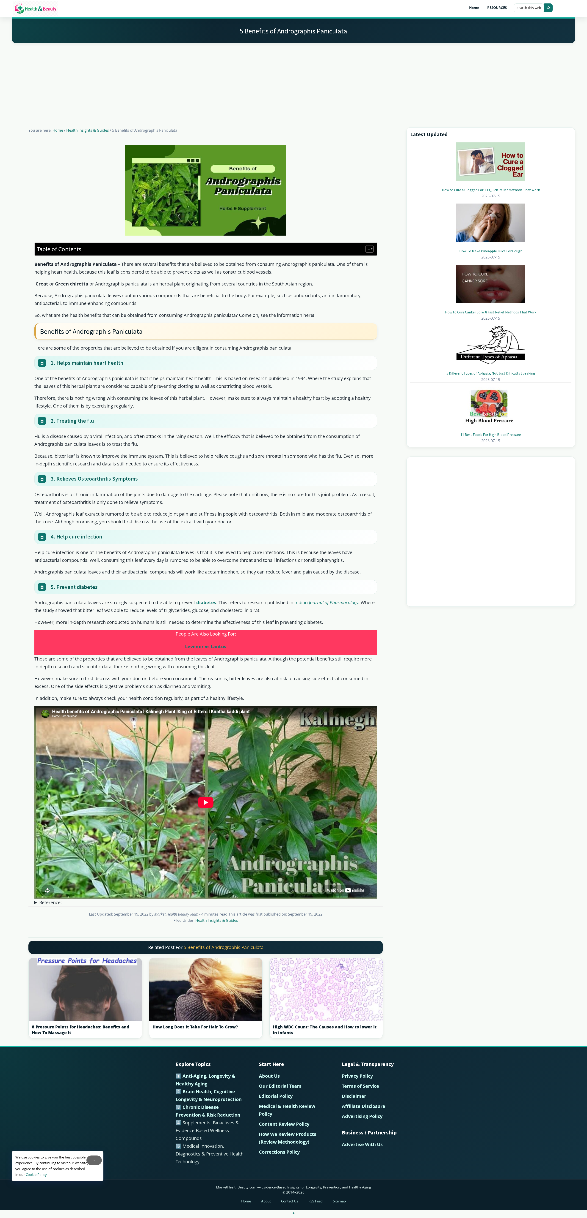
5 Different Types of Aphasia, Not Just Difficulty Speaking (490, 373)
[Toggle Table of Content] (367, 249)
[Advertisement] (293, 80)
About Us (269, 1076)
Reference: (50, 902)
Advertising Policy (362, 1116)
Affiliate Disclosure (363, 1106)
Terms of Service (360, 1086)
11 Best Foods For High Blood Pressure (490, 434)
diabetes (206, 602)
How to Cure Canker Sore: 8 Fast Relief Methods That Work (490, 312)
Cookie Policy (36, 1174)
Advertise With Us (362, 1144)
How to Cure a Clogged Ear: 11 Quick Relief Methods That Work (491, 190)
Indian (326, 602)
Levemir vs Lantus (205, 646)
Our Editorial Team (280, 1086)
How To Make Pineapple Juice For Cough (490, 251)
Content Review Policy (284, 1124)
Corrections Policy (279, 1152)
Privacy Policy (357, 1076)
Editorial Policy (276, 1096)
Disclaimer (354, 1096)
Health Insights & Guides (216, 920)
